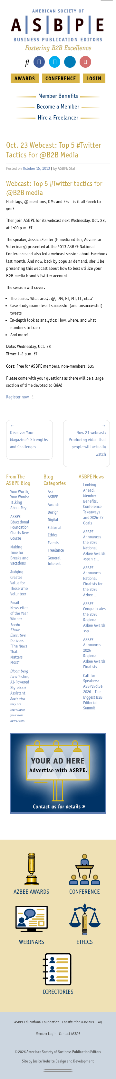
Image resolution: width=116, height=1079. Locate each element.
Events (53, 542)
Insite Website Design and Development (63, 1061)
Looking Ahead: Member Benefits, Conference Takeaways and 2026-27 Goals (93, 503)
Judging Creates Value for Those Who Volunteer (19, 582)
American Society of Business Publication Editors (63, 1052)
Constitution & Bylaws (78, 1022)
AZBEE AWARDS (31, 891)
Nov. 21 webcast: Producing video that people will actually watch (87, 443)
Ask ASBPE (53, 494)
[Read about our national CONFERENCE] (84, 869)
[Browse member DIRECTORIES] (58, 969)
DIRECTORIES (58, 991)
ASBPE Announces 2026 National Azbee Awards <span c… (94, 545)
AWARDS (25, 78)
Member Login (46, 1033)
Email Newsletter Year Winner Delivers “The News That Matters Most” (19, 632)
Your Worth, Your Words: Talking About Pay (19, 499)
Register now (19, 396)
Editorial (55, 527)
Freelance (56, 550)
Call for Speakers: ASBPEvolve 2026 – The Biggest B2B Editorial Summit (92, 692)
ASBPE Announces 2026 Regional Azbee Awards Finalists (94, 653)
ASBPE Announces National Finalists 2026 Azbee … (92, 581)
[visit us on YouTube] (85, 61)
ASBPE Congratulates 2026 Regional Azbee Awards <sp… (94, 617)
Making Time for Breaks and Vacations (19, 555)
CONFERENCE (60, 78)
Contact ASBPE (69, 1033)
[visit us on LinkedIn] (69, 61)
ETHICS (84, 941)
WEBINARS (31, 941)
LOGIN (94, 78)
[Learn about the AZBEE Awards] (31, 869)
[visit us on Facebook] (39, 61)
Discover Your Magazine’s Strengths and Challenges (29, 440)
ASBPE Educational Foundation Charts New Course (19, 527)
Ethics (52, 535)
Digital (53, 519)
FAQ (99, 1022)
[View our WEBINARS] (31, 919)
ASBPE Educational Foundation (36, 1022)
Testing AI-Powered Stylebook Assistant (19, 695)
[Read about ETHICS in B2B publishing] (84, 919)
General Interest (54, 561)
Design (53, 512)
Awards (53, 504)
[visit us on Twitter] (54, 61)
